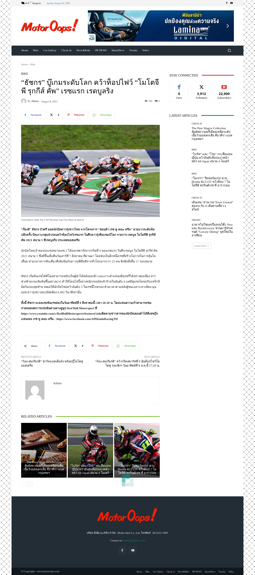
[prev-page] (23, 484)
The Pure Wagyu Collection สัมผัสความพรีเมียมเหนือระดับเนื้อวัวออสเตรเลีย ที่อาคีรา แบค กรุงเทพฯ (44, 467)
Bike (32, 64)
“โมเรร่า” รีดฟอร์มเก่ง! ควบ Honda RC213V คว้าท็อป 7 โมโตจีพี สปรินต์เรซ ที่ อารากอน (137, 469)
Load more (200, 245)
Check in (43, 457)
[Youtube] (231, 3)
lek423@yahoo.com (134, 540)
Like (179, 84)
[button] (161, 25)
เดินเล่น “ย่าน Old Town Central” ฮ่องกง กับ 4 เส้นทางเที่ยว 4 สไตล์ (212, 206)
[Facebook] (226, 3)
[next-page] (29, 484)
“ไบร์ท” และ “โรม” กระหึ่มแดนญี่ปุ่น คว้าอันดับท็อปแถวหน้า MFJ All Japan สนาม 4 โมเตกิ (90, 469)
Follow (201, 84)
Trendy (196, 220)
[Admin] (24, 101)
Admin (35, 101)
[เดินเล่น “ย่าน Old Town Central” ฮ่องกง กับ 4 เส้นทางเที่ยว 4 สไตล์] (179, 204)
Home (24, 64)
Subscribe (224, 84)
